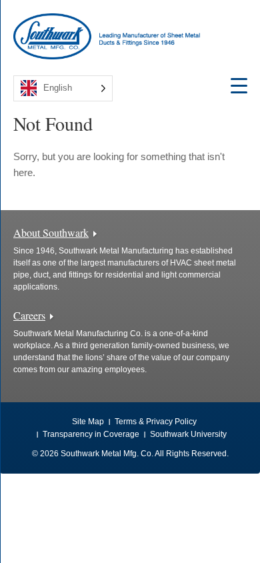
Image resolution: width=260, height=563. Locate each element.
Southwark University (188, 434)
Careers (29, 315)
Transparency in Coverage (91, 434)
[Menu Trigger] (239, 85)
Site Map (88, 421)
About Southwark (51, 232)
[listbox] (63, 88)
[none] (63, 88)
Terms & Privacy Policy (156, 421)
